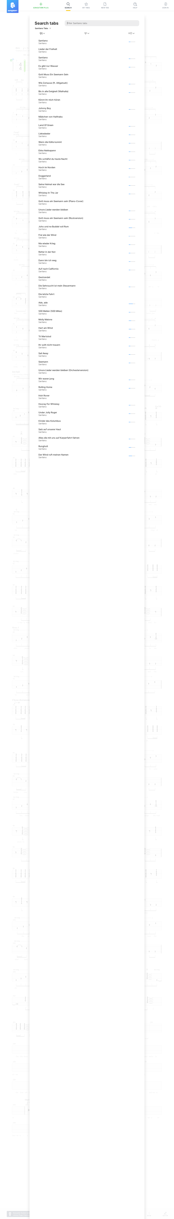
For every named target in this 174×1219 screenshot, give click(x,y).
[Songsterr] (12, 6)
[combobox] (42, 33)
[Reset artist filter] (50, 28)
